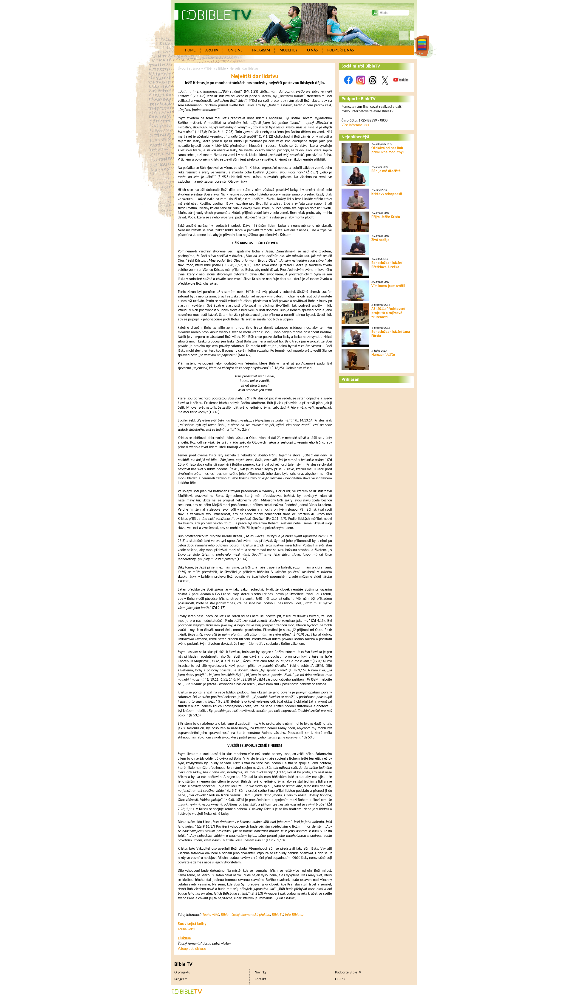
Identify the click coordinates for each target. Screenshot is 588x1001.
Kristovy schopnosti (386, 194)
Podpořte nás (340, 50)
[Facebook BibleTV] (348, 87)
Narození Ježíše (383, 355)
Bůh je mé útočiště (386, 171)
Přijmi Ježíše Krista (385, 217)
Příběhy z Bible (215, 69)
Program (261, 50)
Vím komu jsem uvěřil (388, 286)
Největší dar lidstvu (243, 69)
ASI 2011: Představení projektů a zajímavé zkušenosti (388, 313)
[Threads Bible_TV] (372, 87)
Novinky (260, 972)
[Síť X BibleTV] (385, 87)
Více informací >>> (356, 125)
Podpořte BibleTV (359, 99)
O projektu (182, 972)
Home (190, 50)
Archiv (211, 50)
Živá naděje (380, 240)
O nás (312, 50)
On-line (235, 50)
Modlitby (288, 50)
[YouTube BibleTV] (401, 87)
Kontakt (260, 979)
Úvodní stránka (189, 69)
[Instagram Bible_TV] (360, 87)
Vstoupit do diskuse (192, 949)
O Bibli (340, 979)
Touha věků (210, 915)
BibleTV (277, 915)
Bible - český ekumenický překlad (245, 915)
